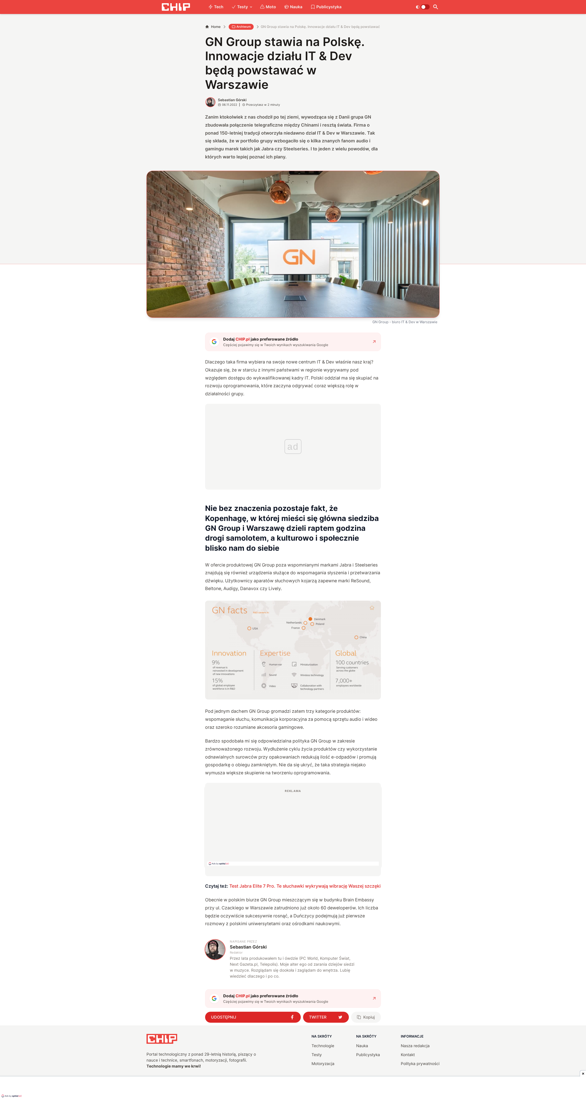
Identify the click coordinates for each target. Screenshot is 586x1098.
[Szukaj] (435, 7)
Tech (218, 6)
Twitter (317, 1017)
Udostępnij (223, 1017)
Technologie (323, 1045)
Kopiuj (369, 1017)
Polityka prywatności (420, 1063)
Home (216, 26)
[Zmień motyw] (423, 6)
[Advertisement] (293, 827)
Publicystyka (329, 6)
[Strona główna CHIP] (175, 7)
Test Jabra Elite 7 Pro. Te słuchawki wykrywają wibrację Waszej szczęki (305, 886)
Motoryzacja (323, 1063)
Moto (271, 6)
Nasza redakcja (415, 1045)
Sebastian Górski (232, 100)
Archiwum (243, 26)
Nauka (296, 6)
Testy (242, 6)
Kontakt (408, 1054)
